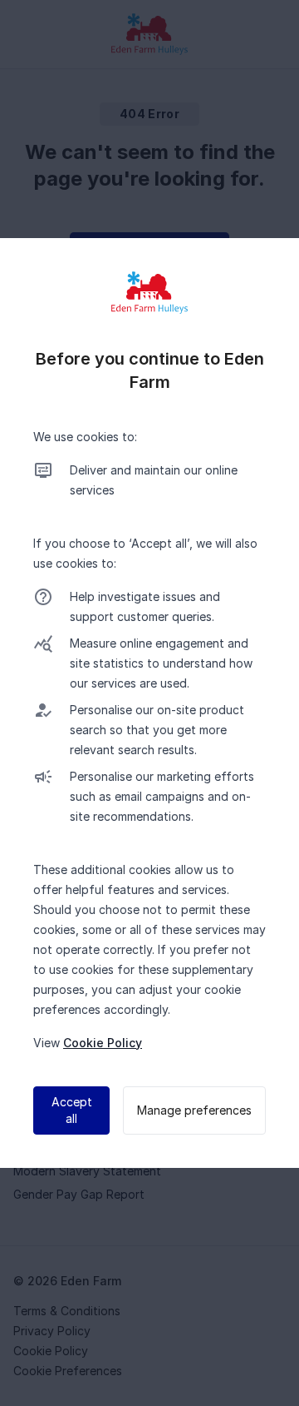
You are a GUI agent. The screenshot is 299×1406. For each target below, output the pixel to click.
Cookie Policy (102, 1043)
